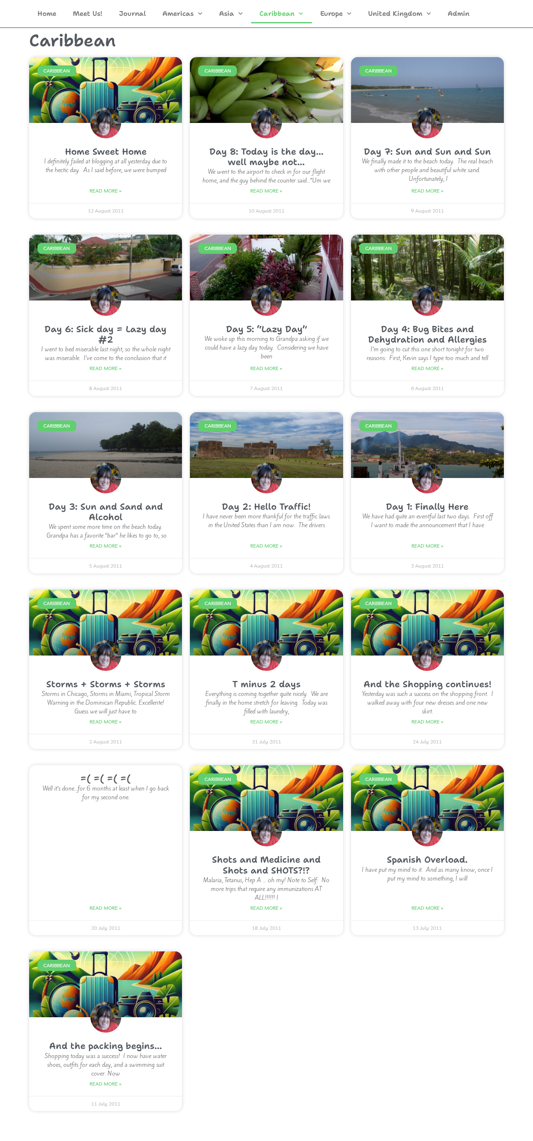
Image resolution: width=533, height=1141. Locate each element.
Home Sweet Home (106, 152)
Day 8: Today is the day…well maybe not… (266, 157)
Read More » (106, 191)
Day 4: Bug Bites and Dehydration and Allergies (427, 334)
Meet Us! (87, 13)
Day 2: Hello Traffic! (266, 507)
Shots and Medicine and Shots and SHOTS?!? (266, 865)
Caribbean (276, 13)
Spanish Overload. (427, 860)
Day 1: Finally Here (427, 507)
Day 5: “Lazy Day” (266, 329)
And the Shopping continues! (427, 684)
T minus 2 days (266, 684)
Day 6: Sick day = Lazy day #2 (106, 334)
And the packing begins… (105, 1046)
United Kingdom (395, 13)
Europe (331, 13)
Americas (178, 13)
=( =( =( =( (105, 778)
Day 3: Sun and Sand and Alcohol (106, 512)
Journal (132, 13)
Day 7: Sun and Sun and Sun (427, 152)
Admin (458, 13)
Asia (226, 13)
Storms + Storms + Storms (105, 684)
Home (46, 13)
